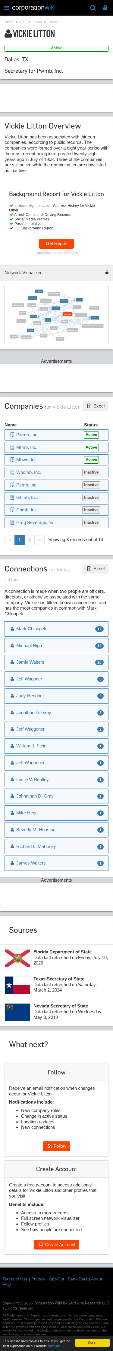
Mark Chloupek (95, 317)
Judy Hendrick (64, 300)
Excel (98, 405)
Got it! (92, 1342)
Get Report (56, 243)
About (96, 1279)
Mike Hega (22, 312)
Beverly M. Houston (18, 305)
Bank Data (78, 1279)
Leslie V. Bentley (26, 337)
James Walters (94, 307)
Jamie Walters (55, 308)
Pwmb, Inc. (79, 299)
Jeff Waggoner (21, 320)
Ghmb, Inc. (77, 306)
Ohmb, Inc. (54, 328)
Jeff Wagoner (31, 305)
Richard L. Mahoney (54, 293)
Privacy (38, 1279)
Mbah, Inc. (64, 321)
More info (54, 1345)
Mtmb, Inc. (47, 319)
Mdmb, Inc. (60, 338)
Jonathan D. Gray (72, 330)
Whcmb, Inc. (44, 309)
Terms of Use (15, 1279)
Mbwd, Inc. (30, 330)
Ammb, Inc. (37, 323)
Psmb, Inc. (44, 335)
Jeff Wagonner (39, 291)
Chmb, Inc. (14, 336)
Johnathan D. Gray (46, 301)
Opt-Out (56, 1279)
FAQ (6, 1284)
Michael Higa (33, 316)
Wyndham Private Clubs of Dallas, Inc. (93, 325)
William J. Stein (32, 298)
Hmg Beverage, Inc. (81, 315)
